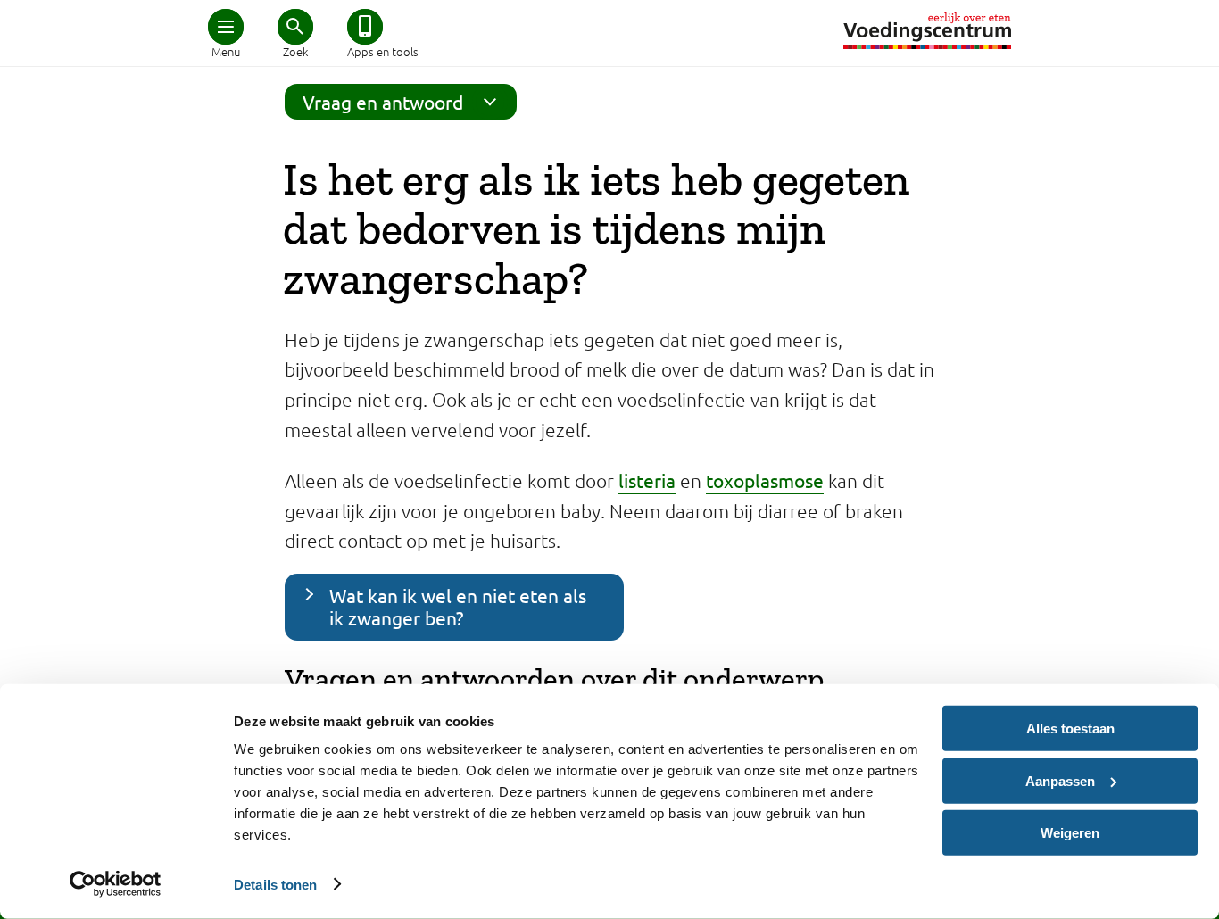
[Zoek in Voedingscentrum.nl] (295, 27)
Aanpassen (1060, 780)
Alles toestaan (1070, 728)
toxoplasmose (765, 480)
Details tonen (275, 883)
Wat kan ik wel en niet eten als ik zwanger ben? (457, 606)
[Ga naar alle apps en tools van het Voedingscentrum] (365, 27)
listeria (647, 480)
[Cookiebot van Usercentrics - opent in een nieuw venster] (115, 884)
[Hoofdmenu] (226, 27)
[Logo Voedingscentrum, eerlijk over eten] (927, 30)
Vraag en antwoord (383, 101)
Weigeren (1070, 832)
